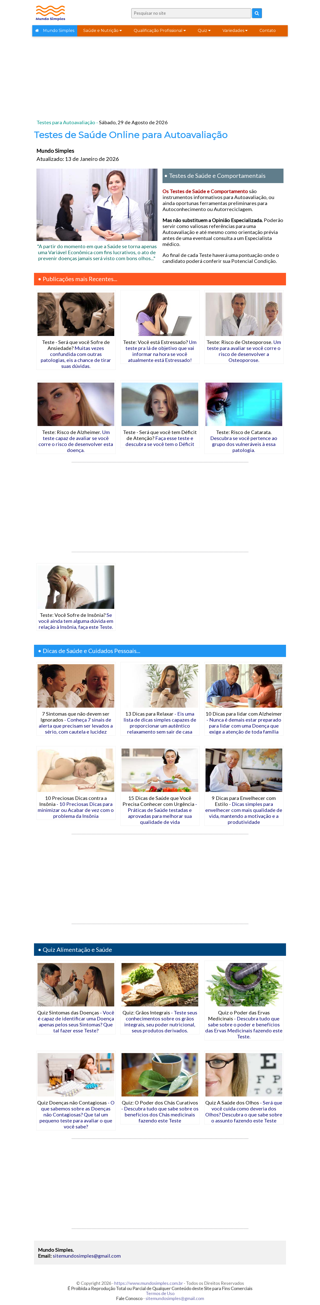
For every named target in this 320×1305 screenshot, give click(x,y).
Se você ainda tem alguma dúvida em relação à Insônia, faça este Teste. (75, 621)
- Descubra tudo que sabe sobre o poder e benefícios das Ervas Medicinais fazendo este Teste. (243, 1024)
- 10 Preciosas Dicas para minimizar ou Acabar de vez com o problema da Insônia (76, 807)
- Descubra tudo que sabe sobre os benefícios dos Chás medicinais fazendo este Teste (159, 1111)
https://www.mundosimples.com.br (148, 1283)
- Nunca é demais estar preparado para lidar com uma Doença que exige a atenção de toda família (244, 723)
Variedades (233, 30)
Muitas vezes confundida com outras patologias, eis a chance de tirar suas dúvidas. (76, 354)
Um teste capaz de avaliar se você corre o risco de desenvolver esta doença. (75, 441)
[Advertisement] (160, 79)
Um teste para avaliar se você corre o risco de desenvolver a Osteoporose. (243, 351)
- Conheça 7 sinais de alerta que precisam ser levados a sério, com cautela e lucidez (76, 723)
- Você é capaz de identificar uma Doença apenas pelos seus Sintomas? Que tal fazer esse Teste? (75, 1021)
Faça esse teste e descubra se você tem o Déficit (160, 438)
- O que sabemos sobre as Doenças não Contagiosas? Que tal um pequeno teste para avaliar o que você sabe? (75, 1114)
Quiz (203, 30)
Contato (268, 30)
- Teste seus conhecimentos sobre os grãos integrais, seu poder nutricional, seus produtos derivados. (159, 1021)
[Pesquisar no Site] (257, 13)
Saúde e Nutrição (101, 30)
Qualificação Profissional (159, 30)
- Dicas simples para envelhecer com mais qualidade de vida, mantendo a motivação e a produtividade (243, 810)
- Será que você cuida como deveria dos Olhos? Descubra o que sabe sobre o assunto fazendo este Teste (243, 1111)
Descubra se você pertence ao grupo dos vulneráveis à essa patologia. (243, 441)
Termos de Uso (160, 1293)
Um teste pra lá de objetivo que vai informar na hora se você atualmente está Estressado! (159, 351)
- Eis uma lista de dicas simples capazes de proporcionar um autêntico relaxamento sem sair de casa (160, 723)
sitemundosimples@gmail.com (87, 1256)
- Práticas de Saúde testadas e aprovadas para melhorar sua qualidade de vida (159, 810)
